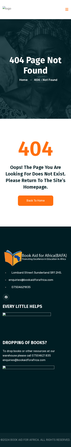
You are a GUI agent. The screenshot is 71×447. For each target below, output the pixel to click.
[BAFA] (7, 8)
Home (24, 80)
